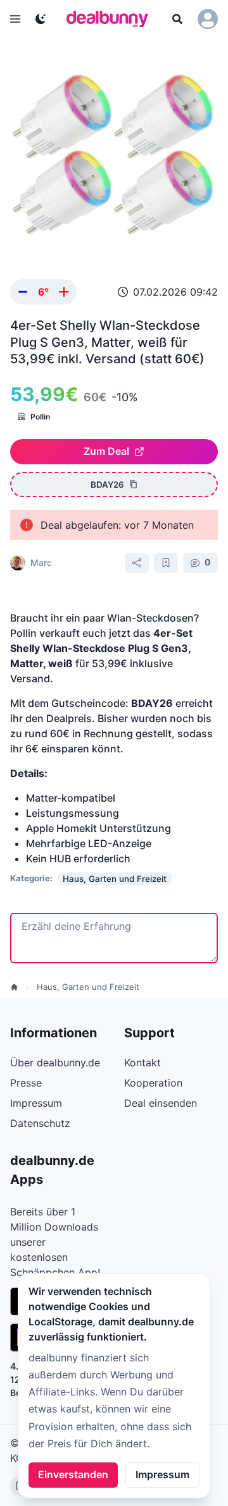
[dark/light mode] (40, 19)
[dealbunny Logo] (111, 19)
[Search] (177, 19)
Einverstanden (73, 1474)
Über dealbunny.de (55, 1062)
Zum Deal (106, 451)
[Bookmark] (166, 563)
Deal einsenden (160, 1103)
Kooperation (153, 1082)
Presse (26, 1082)
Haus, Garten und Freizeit (88, 987)
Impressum (162, 1474)
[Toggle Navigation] (15, 19)
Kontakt (142, 1062)
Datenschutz (40, 1123)
